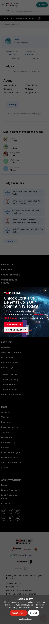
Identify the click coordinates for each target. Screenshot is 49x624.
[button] (24, 619)
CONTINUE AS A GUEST (16, 330)
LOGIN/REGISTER (13, 325)
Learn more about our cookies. (30, 607)
